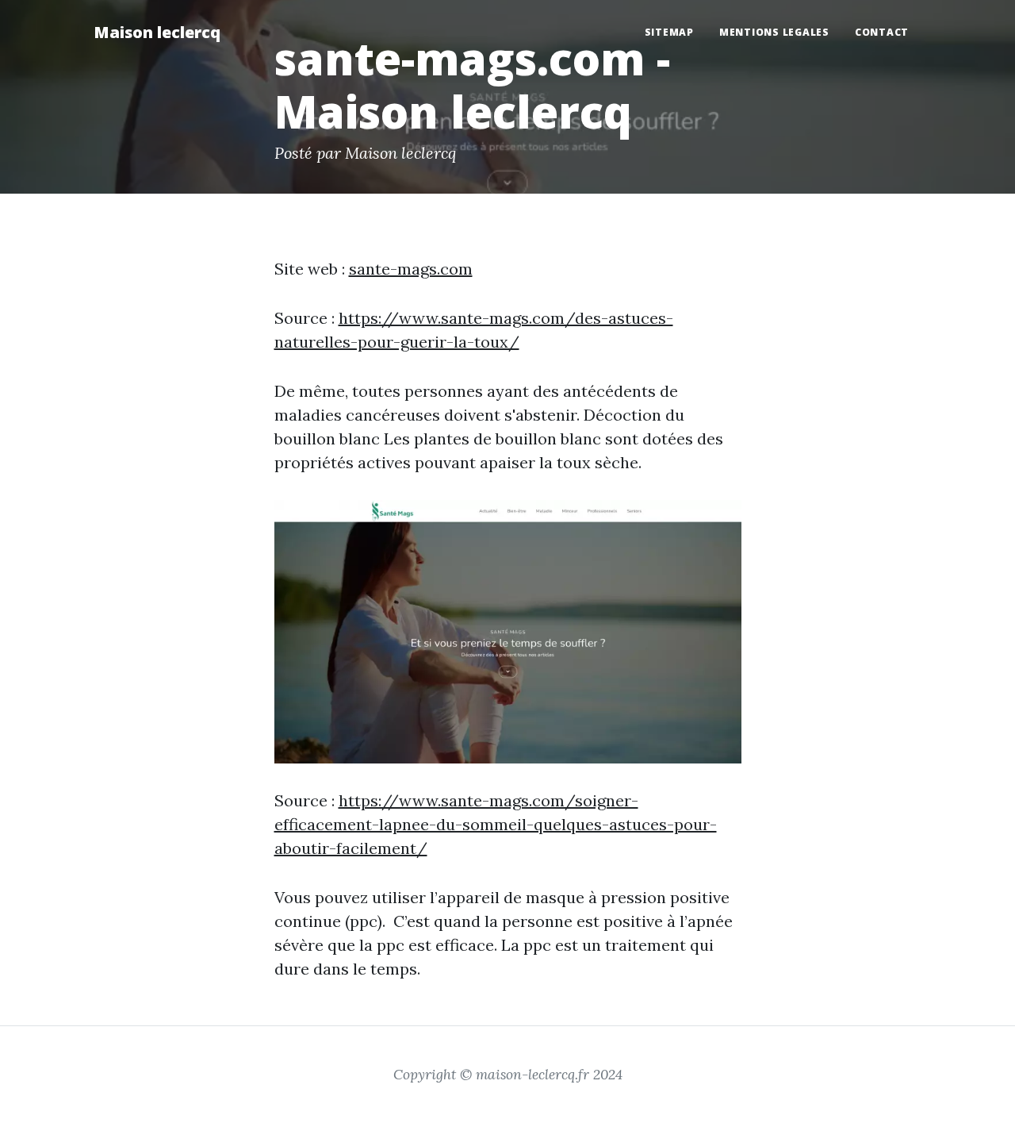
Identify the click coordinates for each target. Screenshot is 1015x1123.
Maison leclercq (157, 32)
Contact (882, 32)
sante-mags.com (411, 269)
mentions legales (774, 32)
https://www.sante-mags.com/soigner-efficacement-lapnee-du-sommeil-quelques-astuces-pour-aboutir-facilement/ (495, 824)
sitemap (669, 32)
